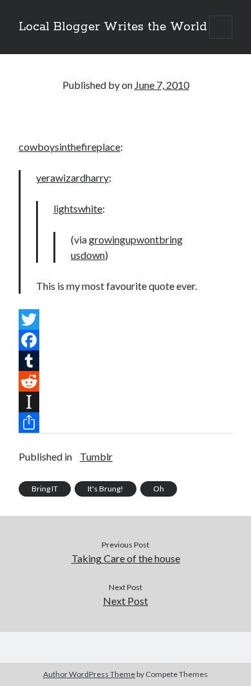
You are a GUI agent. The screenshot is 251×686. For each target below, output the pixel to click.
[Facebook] (125, 340)
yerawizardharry (72, 177)
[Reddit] (125, 381)
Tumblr (96, 456)
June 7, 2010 (162, 85)
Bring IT (45, 488)
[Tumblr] (125, 360)
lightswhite (77, 208)
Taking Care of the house (125, 558)
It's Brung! (106, 488)
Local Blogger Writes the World (113, 27)
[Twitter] (125, 319)
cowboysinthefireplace (69, 146)
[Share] (125, 422)
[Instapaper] (125, 402)
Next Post (125, 601)
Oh (158, 488)
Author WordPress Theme (89, 674)
